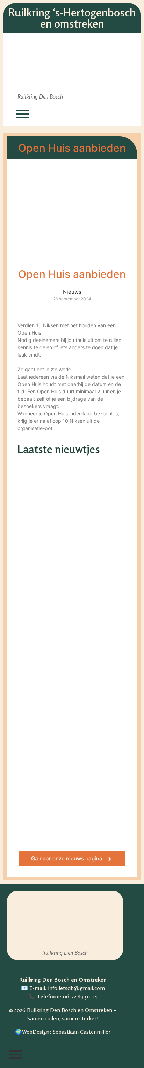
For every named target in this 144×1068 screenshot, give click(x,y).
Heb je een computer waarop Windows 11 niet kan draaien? (70, 645)
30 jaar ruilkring (46, 522)
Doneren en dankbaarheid (63, 769)
